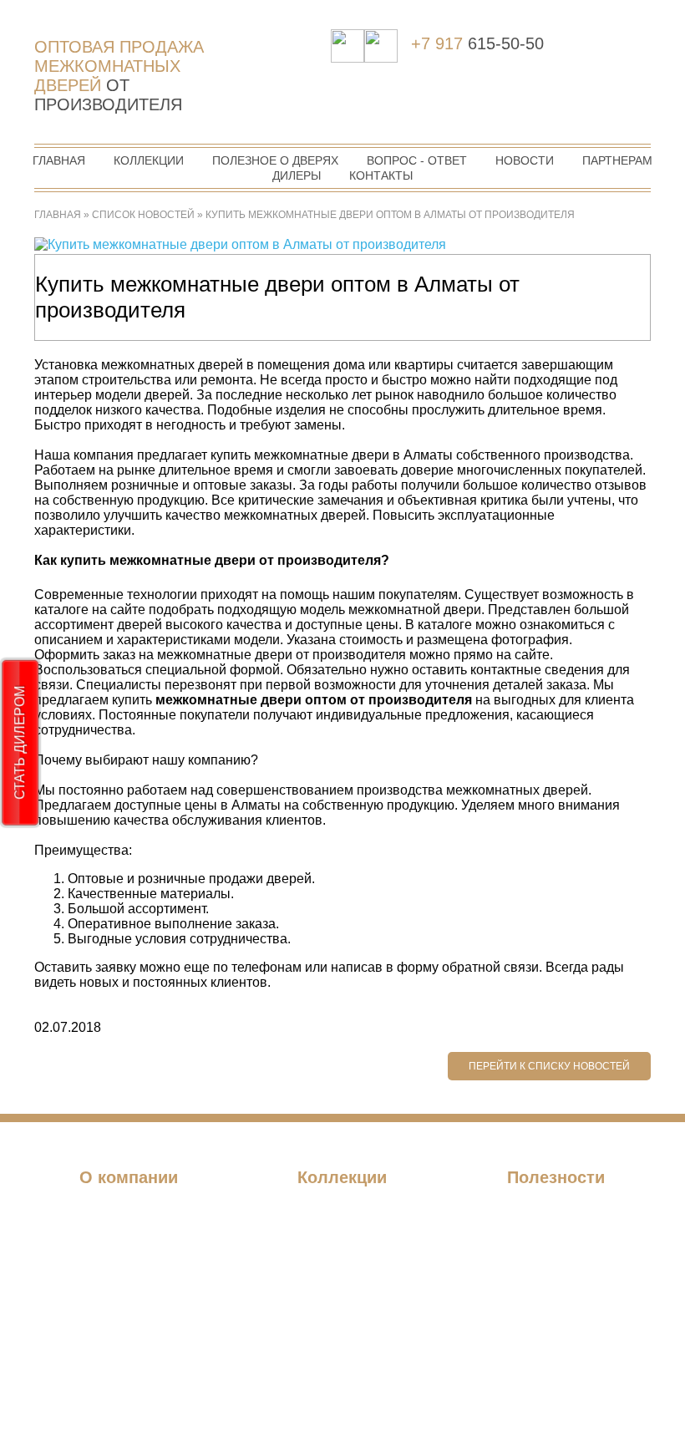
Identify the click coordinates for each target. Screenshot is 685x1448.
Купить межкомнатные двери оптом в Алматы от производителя (390, 215)
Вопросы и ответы (128, 1313)
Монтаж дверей (556, 1280)
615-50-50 (477, 43)
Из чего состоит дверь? (556, 1213)
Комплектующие (342, 1346)
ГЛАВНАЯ (59, 160)
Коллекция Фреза (342, 1313)
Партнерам (129, 1380)
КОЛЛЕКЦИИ (149, 160)
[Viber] (347, 58)
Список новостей (143, 215)
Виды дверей (556, 1380)
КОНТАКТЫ (381, 175)
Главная (57, 215)
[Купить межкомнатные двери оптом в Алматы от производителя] (240, 244)
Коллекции (128, 1246)
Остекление (556, 1313)
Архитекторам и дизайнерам (128, 1346)
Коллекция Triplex (342, 1280)
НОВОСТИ (524, 160)
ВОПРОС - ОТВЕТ (417, 160)
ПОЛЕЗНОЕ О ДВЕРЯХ (275, 160)
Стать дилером (20, 742)
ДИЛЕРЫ (296, 175)
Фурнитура (556, 1246)
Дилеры (128, 1413)
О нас (128, 1213)
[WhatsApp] (381, 58)
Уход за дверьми (556, 1346)
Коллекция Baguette (342, 1213)
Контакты (128, 1280)
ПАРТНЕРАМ (617, 160)
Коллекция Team (342, 1246)
